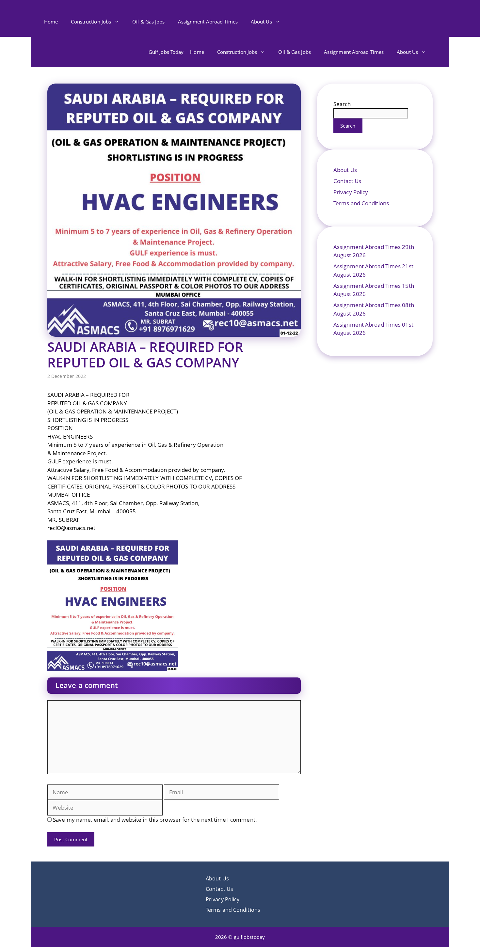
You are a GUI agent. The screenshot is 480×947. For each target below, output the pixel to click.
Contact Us (347, 181)
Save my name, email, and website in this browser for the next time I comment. (155, 819)
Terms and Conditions (361, 203)
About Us (261, 21)
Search (342, 104)
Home (51, 21)
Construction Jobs (91, 21)
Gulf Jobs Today (166, 52)
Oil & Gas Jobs (148, 21)
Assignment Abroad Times (208, 21)
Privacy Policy (350, 192)
